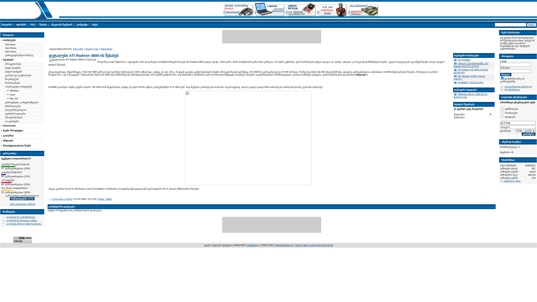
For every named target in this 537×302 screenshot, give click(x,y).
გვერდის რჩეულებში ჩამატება (23, 224)
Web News (10, 51)
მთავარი (7, 24)
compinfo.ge (252, 245)
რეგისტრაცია (512, 89)
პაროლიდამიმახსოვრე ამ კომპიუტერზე (516, 78)
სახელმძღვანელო (15, 110)
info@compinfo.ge (284, 245)
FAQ (32, 24)
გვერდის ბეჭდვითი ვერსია (21, 220)
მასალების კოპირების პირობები (314, 245)
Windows (14, 90)
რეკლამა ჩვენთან (61, 24)
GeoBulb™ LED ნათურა (471, 82)
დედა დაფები (13, 67)
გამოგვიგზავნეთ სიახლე (19, 55)
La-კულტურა (12, 121)
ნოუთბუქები (12, 79)
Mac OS (14, 98)
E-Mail (503, 61)
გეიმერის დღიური (15, 113)
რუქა (95, 24)
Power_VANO (105, 199)
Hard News (11, 48)
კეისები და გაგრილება (18, 75)
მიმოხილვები (13, 106)
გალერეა (8, 135)
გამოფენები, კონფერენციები (21, 102)
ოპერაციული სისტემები (18, 86)
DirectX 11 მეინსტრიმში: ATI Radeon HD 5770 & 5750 (471, 65)
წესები (43, 24)
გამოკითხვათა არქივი (22, 204)
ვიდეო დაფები (13, 71)
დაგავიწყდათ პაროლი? (518, 86)
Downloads (9, 125)
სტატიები (8, 59)
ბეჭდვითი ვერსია (62, 199)
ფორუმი (21, 24)
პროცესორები (13, 64)
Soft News (10, 44)
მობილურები (12, 83)
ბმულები (8, 140)
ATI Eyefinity (464, 60)
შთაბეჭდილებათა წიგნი (17, 145)
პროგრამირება (14, 117)
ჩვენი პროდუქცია (13, 130)
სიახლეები (9, 40)
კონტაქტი (82, 24)
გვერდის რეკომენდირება (20, 217)
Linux (12, 94)
